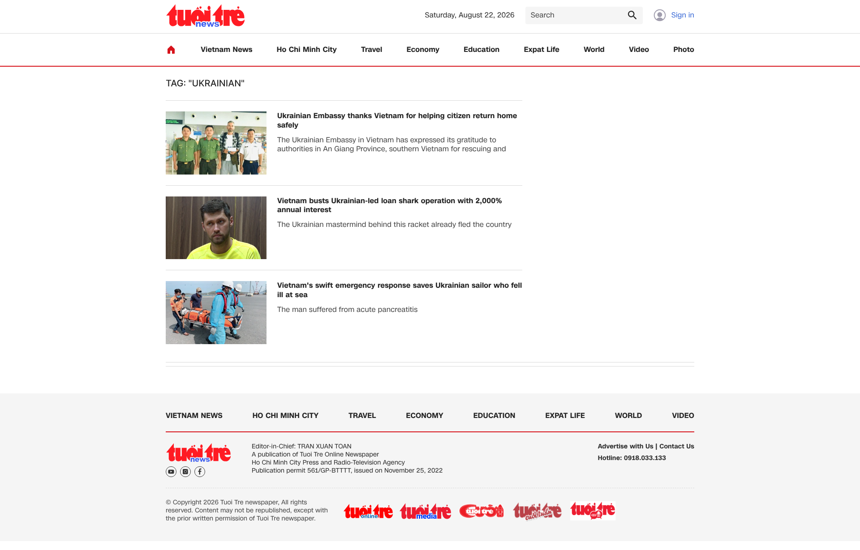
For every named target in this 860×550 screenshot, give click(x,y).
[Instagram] (185, 471)
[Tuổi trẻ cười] (481, 511)
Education (481, 50)
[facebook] (199, 471)
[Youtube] (171, 471)
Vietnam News (226, 50)
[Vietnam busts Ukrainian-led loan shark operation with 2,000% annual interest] (216, 228)
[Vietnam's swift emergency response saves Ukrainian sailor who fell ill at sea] (216, 312)
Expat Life (541, 50)
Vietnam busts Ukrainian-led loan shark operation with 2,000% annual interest (389, 205)
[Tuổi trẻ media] (425, 511)
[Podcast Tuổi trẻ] (593, 511)
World (594, 50)
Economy (423, 50)
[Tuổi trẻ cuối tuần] (537, 511)
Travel (371, 50)
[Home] (171, 49)
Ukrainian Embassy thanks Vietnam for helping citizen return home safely (397, 120)
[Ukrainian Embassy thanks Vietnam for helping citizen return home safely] (216, 143)
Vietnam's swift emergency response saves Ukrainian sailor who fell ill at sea (399, 290)
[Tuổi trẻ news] (205, 15)
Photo (684, 50)
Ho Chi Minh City (307, 50)
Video (639, 50)
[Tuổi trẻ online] (368, 511)
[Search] (632, 14)
